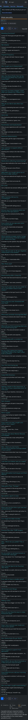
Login (12, 2)
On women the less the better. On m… (11, 86)
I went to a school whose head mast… (11, 71)
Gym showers (5, 401)
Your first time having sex (9, 365)
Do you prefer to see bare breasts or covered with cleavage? (13, 553)
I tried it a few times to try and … (10, 346)
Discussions (6, 6)
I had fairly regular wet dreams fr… (10, 50)
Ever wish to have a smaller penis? (12, 579)
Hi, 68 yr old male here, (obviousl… (10, 537)
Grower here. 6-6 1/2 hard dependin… (11, 271)
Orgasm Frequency (7, 54)
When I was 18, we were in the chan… (11, 468)
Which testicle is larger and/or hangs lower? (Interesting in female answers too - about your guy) (13, 238)
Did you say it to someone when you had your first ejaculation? (13, 210)
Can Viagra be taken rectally (10, 518)
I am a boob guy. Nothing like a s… (10, 549)
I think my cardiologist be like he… (10, 526)
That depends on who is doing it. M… (11, 321)
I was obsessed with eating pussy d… (11, 206)
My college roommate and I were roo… (11, 132)
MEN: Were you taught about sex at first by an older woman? (12, 173)
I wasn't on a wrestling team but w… (11, 40)
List (4, 20)
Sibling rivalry (5, 600)
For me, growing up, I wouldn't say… (11, 692)
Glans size (4, 115)
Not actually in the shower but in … (10, 310)
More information (7, 12)
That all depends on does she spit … (11, 656)
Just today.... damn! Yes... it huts (9, 429)
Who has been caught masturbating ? (13, 685)
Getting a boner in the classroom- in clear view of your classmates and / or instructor (13, 388)
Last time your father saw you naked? (13, 461)
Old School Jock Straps (9, 589)
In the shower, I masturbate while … (11, 259)
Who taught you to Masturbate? (11, 66)
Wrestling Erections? (8, 33)
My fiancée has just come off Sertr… (11, 168)
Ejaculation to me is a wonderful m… (11, 503)
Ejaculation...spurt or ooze (10, 496)
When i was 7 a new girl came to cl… (11, 514)
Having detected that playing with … (11, 418)
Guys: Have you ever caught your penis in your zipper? (12, 423)
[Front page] (1, 6)
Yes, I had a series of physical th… (10, 491)
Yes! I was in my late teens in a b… (10, 634)
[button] (15, 28)
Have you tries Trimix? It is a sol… (10, 192)
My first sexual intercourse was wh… (11, 181)
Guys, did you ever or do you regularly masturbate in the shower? (13, 251)
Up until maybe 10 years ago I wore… (11, 596)
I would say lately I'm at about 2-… (10, 62)
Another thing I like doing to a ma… (11, 481)
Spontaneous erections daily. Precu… (11, 457)
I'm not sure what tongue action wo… (11, 156)
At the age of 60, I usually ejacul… (10, 645)
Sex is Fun (12, 6)
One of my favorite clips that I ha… (10, 361)
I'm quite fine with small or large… (10, 562)
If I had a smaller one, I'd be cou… (10, 584)
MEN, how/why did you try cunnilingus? (9, 197)
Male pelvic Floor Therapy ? (10, 486)
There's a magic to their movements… (11, 442)
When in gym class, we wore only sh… (11, 396)
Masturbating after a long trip (11, 275)
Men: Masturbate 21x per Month (11, 638)
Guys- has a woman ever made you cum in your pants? (12, 625)
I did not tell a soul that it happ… (10, 219)
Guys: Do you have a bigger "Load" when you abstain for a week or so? (12, 91)
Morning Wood (5, 681)
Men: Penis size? (6, 264)
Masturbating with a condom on (12, 339)
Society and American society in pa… (11, 408)
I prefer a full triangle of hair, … (9, 297)
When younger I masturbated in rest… (11, 143)
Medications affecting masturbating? (13, 161)
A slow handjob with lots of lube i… (10, 668)
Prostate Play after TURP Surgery (12, 530)
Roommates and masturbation (11, 125)
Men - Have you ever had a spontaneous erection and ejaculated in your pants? (13, 448)
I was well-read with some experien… (11, 335)
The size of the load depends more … (11, 99)
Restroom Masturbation (9, 136)
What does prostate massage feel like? (14, 314)
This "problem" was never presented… (11, 282)
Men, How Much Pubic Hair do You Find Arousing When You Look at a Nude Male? (12, 77)
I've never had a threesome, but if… (11, 621)
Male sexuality (20, 6)
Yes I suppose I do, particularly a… (10, 110)
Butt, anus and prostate (7, 575)
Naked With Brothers (8, 375)
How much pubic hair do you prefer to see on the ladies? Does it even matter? (13, 288)
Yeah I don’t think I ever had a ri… (10, 607)
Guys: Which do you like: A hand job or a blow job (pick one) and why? (13, 661)
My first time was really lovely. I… (10, 370)
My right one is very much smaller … (11, 246)
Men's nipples (5, 412)
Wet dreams (5, 45)
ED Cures (4, 185)
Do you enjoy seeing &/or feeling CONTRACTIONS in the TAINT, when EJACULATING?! (13, 352)
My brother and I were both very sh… (11, 382)
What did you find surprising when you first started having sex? (14, 326)
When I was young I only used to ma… (11, 232)
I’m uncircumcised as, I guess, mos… (11, 120)
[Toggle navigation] (3, 2)
